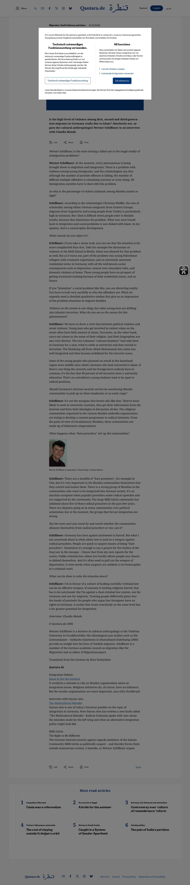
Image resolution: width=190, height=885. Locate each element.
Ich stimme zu (122, 80)
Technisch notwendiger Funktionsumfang (68, 80)
